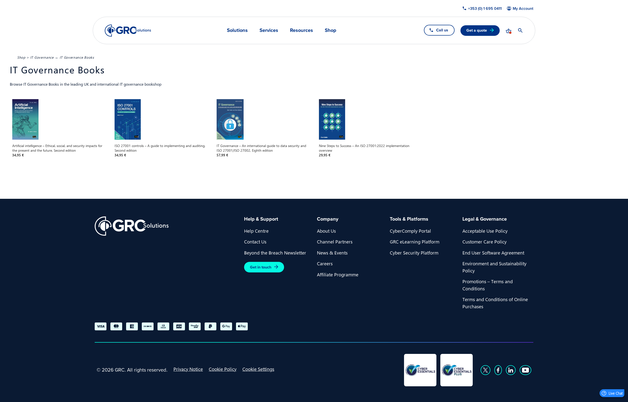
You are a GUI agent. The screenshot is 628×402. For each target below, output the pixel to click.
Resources (301, 30)
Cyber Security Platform (414, 252)
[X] (485, 370)
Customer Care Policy (484, 241)
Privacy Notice (188, 369)
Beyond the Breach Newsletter (275, 252)
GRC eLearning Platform (414, 241)
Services (269, 30)
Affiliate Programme (337, 274)
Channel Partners (335, 241)
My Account (523, 8)
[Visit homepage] (128, 31)
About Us (326, 231)
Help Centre (256, 231)
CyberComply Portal (410, 231)
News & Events (332, 252)
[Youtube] (525, 370)
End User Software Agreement (493, 252)
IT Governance (42, 57)
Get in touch (260, 267)
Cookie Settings (258, 369)
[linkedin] (511, 370)
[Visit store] (508, 30)
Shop (330, 30)
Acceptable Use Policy (485, 231)
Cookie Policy (222, 369)
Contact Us (255, 241)
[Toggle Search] (520, 30)
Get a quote (476, 30)
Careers (325, 263)
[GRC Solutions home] (166, 226)
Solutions (237, 30)
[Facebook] (498, 370)
